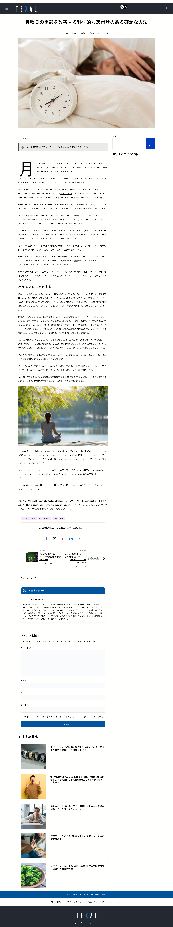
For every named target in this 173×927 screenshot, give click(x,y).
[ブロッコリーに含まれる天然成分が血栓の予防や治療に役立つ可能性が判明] (33, 865)
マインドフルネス (28, 518)
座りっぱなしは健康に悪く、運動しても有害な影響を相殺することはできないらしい (77, 808)
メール (25, 692)
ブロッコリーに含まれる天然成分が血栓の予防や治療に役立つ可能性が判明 (77, 867)
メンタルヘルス (44, 518)
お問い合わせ (57, 901)
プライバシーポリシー (112, 901)
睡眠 (61, 518)
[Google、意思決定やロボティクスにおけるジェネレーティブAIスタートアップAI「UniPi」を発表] (94, 555)
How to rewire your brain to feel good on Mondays (48, 504)
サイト (24, 704)
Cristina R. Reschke (36, 500)
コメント (26, 647)
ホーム (21, 138)
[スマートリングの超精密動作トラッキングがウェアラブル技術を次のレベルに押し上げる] (33, 746)
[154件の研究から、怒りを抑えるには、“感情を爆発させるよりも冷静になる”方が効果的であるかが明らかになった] (33, 776)
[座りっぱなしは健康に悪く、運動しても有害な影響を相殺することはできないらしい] (33, 805)
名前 (24, 680)
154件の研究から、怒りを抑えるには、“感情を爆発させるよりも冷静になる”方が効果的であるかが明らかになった (77, 779)
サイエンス (107, 33)
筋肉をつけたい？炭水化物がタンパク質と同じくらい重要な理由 (77, 837)
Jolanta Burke (55, 500)
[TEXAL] (26, 6)
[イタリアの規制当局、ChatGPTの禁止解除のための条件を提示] (32, 554)
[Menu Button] (7, 9)
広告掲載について (92, 901)
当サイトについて (73, 901)
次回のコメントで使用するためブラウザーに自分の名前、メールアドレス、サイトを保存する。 (64, 716)
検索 (114, 136)
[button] (46, 538)
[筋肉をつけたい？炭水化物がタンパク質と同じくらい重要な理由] (33, 835)
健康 (55, 518)
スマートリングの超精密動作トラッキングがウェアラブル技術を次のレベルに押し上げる (77, 748)
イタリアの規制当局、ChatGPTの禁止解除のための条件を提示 (50, 557)
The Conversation (88, 500)
